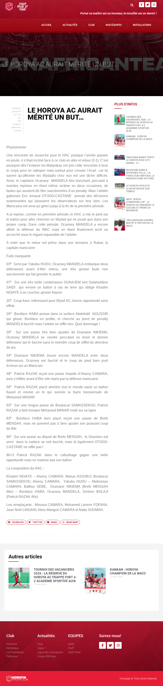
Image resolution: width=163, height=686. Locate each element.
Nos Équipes (114, 24)
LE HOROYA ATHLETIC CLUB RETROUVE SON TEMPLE (138, 188)
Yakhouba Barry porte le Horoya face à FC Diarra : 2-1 (140, 160)
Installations (142, 24)
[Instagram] (153, 4)
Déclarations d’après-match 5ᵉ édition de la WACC (140, 223)
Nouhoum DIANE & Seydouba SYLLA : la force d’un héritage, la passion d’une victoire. (140, 174)
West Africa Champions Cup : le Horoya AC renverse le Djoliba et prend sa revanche (140, 205)
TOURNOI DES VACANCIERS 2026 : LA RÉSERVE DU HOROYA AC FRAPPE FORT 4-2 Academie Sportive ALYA (139, 124)
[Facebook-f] (141, 4)
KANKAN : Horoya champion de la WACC (139, 138)
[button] (132, 5)
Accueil (46, 24)
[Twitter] (147, 4)
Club (91, 24)
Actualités (70, 24)
